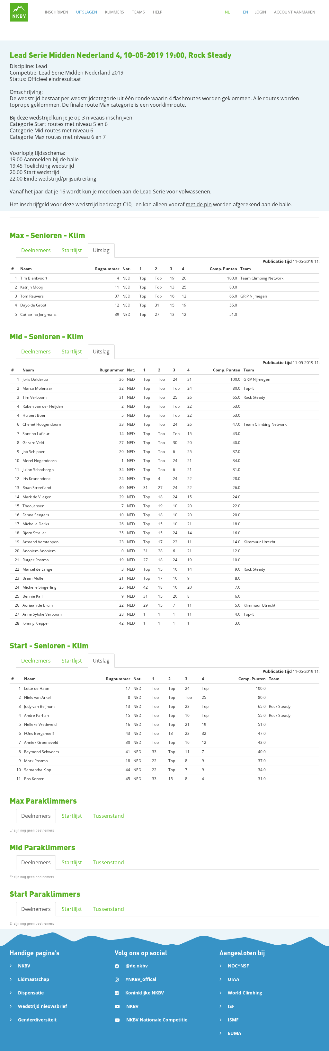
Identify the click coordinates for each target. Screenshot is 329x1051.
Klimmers (114, 12)
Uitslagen (86, 12)
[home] (19, 12)
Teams (138, 12)
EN (245, 12)
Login (260, 12)
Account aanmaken (294, 12)
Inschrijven (56, 12)
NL (227, 12)
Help (157, 12)
